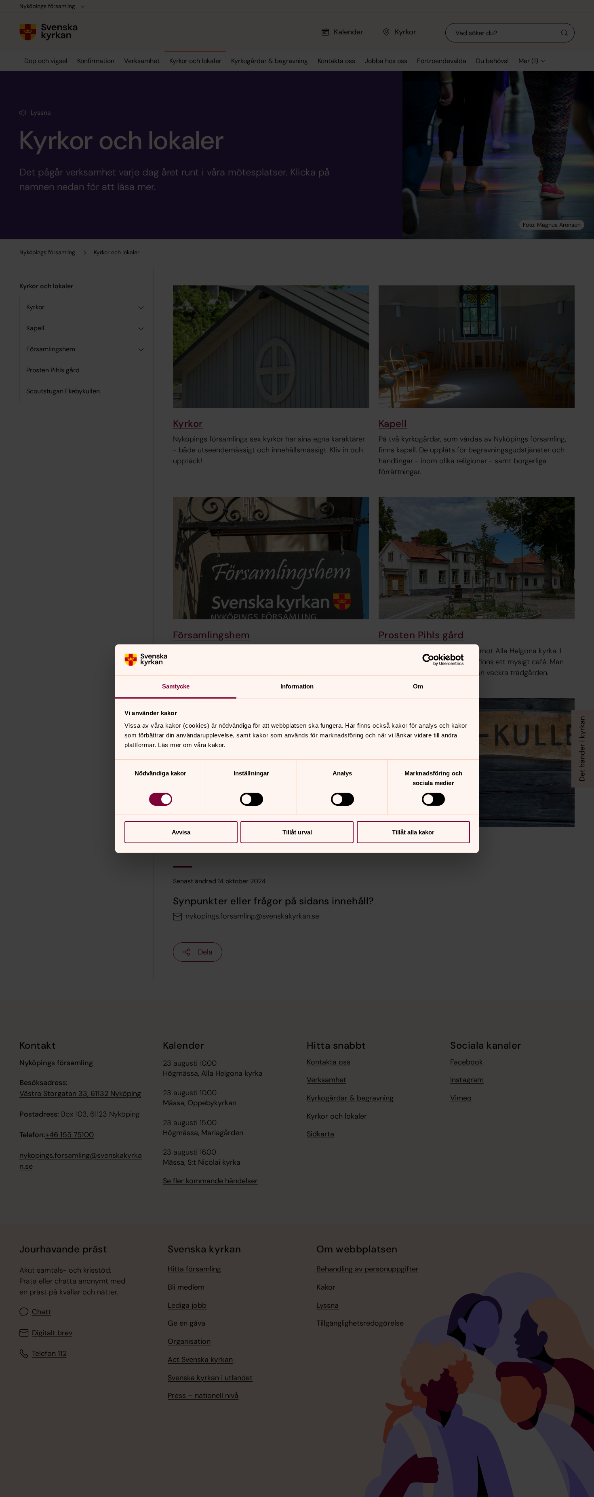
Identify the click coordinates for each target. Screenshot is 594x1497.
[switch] (251, 799)
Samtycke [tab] (176, 686)
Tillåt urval (297, 832)
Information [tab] (297, 686)
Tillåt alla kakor (413, 832)
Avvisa (181, 832)
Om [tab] (418, 686)
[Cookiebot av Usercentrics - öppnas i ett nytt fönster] (434, 660)
